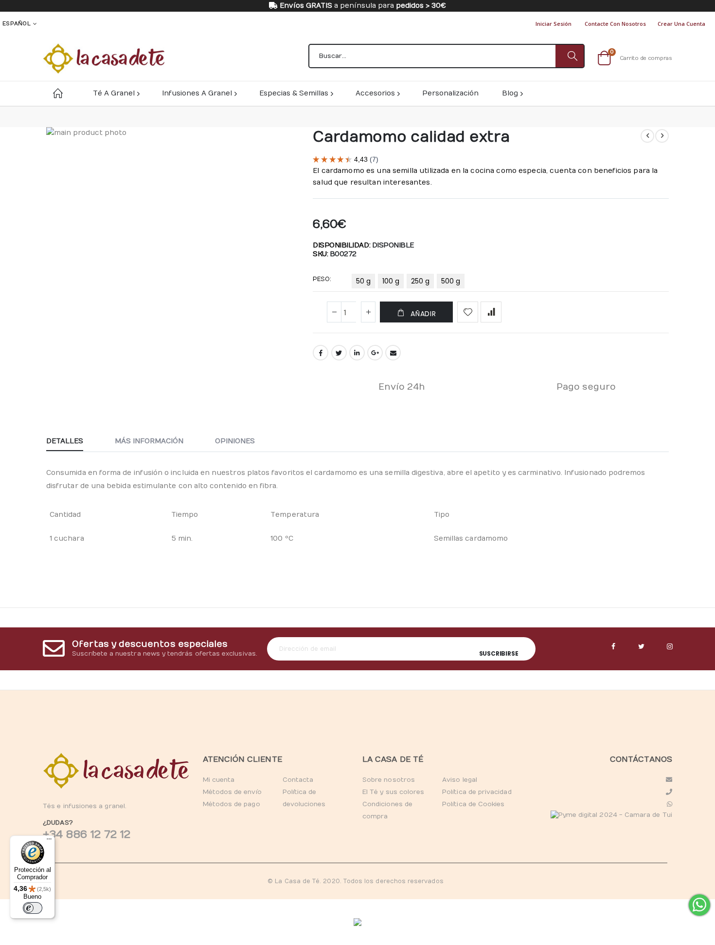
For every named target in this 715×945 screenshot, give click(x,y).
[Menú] (49, 841)
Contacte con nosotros (615, 23)
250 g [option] (420, 281)
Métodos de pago (231, 804)
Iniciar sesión (554, 23)
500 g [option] (450, 281)
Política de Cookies (473, 804)
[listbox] (409, 283)
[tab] (72, 441)
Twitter (339, 352)
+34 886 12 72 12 (86, 834)
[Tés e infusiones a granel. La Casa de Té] (103, 58)
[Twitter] (641, 647)
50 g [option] (363, 281)
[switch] (32, 908)
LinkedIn (357, 352)
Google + (375, 352)
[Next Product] (662, 136)
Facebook (320, 352)
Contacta (298, 780)
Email (393, 352)
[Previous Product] (647, 136)
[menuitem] (512, 93)
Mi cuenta (219, 780)
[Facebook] (613, 647)
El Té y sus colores (393, 792)
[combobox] (446, 56)
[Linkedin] (669, 647)
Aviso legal (459, 780)
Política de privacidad (476, 792)
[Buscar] (569, 56)
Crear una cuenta (681, 23)
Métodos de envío (232, 792)
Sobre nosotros (388, 780)
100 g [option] (390, 281)
